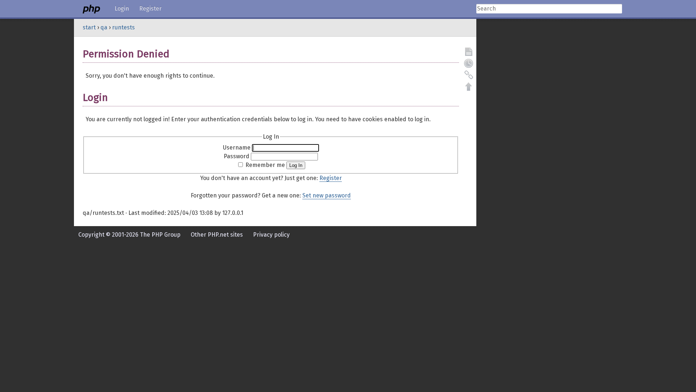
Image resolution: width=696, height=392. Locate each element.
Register (150, 8)
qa (103, 27)
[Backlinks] (469, 75)
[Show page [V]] (469, 51)
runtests (123, 27)
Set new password (326, 195)
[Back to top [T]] (469, 86)
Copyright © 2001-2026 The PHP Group (129, 234)
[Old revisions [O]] (469, 63)
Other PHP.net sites (217, 234)
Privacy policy (271, 234)
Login (122, 8)
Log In (295, 165)
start (89, 27)
